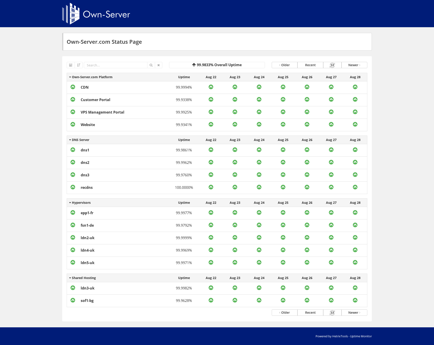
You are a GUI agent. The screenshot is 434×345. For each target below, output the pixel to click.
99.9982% (184, 288)
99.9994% (184, 87)
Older (285, 65)
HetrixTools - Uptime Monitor (352, 336)
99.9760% (184, 174)
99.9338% (184, 99)
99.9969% (184, 250)
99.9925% (184, 112)
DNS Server (80, 140)
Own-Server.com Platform (92, 77)
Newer (353, 65)
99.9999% (184, 237)
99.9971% (184, 262)
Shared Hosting (83, 278)
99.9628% (184, 300)
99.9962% (184, 162)
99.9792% (184, 225)
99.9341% (184, 124)
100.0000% (184, 187)
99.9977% (184, 212)
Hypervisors (81, 202)
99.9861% (184, 150)
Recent (310, 65)
